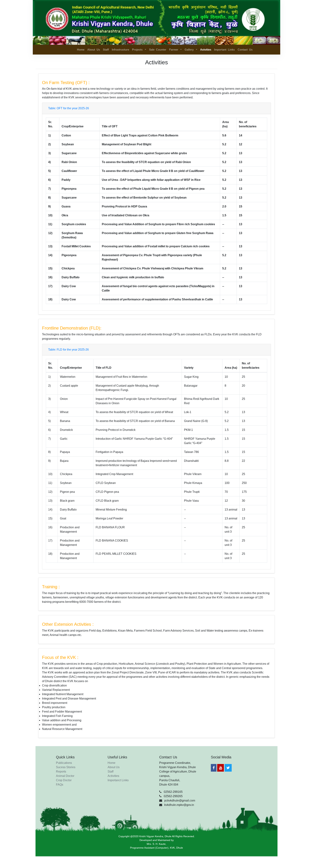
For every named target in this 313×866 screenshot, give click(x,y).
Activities (113, 775)
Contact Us (245, 49)
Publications (64, 762)
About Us (93, 49)
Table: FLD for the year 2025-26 (68, 349)
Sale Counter (157, 49)
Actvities (206, 49)
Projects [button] (138, 49)
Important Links (224, 49)
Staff (106, 49)
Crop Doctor (64, 780)
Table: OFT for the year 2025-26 (68, 108)
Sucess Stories (65, 767)
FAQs (59, 784)
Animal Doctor (65, 775)
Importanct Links (118, 780)
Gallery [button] (190, 49)
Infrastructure (120, 49)
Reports (61, 771)
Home (80, 49)
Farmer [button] (174, 49)
